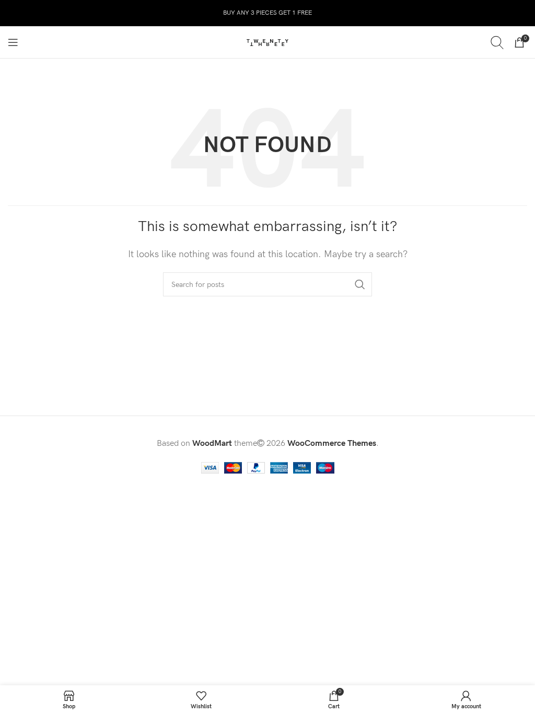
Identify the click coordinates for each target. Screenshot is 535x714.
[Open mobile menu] (13, 42)
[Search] (497, 42)
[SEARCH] (360, 284)
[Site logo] (267, 42)
